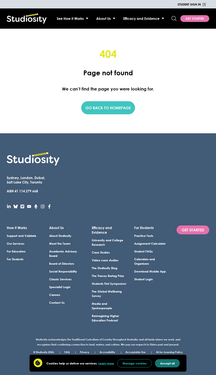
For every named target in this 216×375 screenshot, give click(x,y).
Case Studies (101, 252)
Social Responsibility (63, 271)
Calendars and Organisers (144, 261)
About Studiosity (60, 235)
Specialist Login (59, 287)
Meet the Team (59, 243)
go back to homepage (108, 107)
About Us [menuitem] (103, 18)
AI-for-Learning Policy (169, 352)
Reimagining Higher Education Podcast (105, 318)
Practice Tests (143, 235)
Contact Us (57, 302)
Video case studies (105, 260)
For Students (15, 259)
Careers (54, 295)
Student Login (143, 279)
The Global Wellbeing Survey (107, 294)
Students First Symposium (109, 283)
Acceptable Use (136, 352)
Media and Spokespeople (102, 306)
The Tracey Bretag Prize (108, 276)
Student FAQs (143, 251)
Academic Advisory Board (63, 254)
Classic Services (60, 279)
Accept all (167, 363)
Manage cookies (135, 363)
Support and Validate (21, 235)
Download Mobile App (150, 271)
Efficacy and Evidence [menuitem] (141, 18)
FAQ (67, 352)
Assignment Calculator (150, 243)
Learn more (106, 363)
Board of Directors (61, 263)
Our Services (15, 243)
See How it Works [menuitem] (70, 18)
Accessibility (107, 352)
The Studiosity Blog (104, 268)
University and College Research (107, 242)
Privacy (84, 352)
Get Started (194, 18)
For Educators (16, 251)
